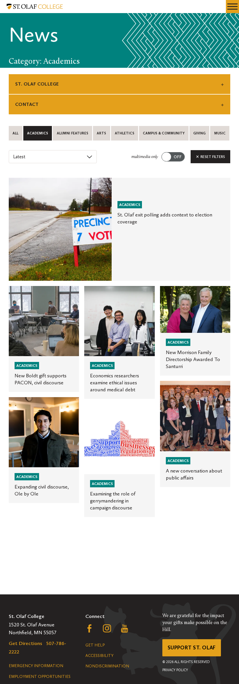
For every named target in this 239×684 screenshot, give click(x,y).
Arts (101, 133)
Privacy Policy (175, 670)
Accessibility (99, 655)
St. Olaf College (37, 84)
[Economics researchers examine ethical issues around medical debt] (119, 342)
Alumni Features (72, 133)
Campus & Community (163, 133)
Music (220, 133)
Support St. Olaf (192, 647)
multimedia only (144, 157)
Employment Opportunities (40, 676)
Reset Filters (212, 156)
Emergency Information (36, 665)
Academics (37, 133)
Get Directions (25, 643)
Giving (199, 133)
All (15, 133)
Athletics (124, 133)
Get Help (95, 645)
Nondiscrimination (107, 666)
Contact (27, 104)
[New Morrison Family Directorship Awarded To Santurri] (195, 331)
